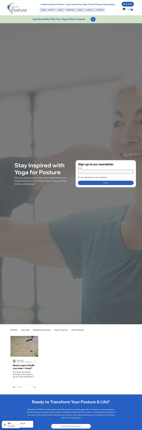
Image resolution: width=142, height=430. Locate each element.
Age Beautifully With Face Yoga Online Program (59, 19)
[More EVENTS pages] (93, 9)
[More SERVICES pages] (74, 9)
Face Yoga (25, 330)
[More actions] (35, 361)
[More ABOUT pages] (54, 9)
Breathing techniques (41, 330)
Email (80, 168)
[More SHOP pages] (83, 9)
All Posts (13, 330)
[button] (132, 9)
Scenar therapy (77, 330)
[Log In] (123, 9)
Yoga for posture (61, 330)
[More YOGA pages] (63, 9)
